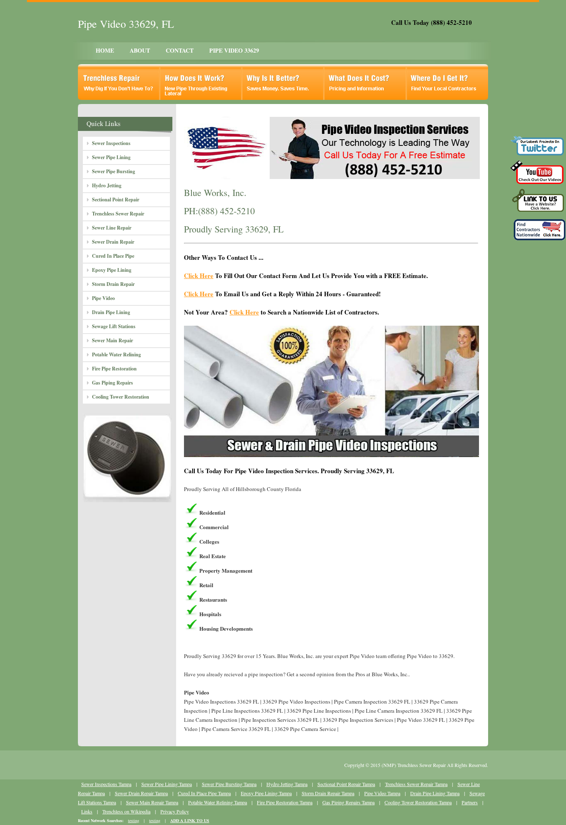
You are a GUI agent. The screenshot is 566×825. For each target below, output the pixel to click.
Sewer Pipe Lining (111, 157)
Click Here (198, 275)
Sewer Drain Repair (113, 241)
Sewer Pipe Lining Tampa (166, 784)
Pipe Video (103, 298)
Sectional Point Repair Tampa (346, 784)
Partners (470, 802)
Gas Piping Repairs (112, 382)
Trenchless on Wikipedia (126, 811)
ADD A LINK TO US (189, 820)
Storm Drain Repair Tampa (328, 793)
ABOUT (140, 50)
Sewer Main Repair (112, 340)
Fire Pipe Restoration (114, 368)
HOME (105, 50)
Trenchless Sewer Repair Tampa (416, 784)
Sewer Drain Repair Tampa (141, 793)
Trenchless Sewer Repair (118, 213)
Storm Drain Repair (113, 284)
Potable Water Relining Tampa (217, 802)
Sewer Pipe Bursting (113, 171)
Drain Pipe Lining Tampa (435, 793)
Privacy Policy (174, 811)
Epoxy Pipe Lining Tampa (266, 793)
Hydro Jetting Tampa (286, 784)
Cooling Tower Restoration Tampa (418, 802)
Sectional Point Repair (115, 199)
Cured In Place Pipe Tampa (204, 793)
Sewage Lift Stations (113, 326)
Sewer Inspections (111, 143)
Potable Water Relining (116, 354)
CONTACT (180, 50)
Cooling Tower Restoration (120, 396)
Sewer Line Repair (111, 227)
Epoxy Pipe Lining (111, 269)
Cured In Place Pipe (113, 255)
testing (133, 820)
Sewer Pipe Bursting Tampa (229, 784)
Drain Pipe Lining (111, 312)
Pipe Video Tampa (382, 793)
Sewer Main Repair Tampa (152, 802)
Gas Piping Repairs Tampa (348, 802)
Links (86, 811)
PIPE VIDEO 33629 (234, 50)
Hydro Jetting (106, 185)
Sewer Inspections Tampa (106, 784)
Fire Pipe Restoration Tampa (284, 802)
